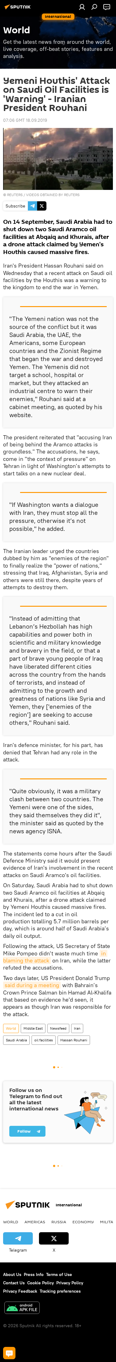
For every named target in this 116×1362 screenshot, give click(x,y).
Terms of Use (59, 1274)
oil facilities (43, 1040)
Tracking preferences (60, 1291)
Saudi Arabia (16, 1040)
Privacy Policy (69, 1283)
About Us (12, 1274)
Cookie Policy (40, 1283)
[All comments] (9, 1353)
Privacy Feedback (20, 1291)
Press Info (34, 1274)
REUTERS (15, 194)
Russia (58, 1222)
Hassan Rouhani (73, 1040)
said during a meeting (32, 985)
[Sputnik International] (18, 9)
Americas (34, 1222)
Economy (83, 1222)
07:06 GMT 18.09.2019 (25, 120)
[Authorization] (82, 7)
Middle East (33, 1028)
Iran (77, 1028)
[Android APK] (22, 1308)
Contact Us (14, 1283)
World (11, 1028)
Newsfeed (58, 1028)
